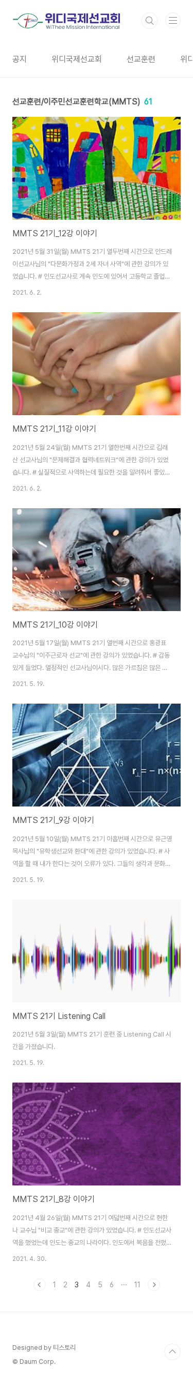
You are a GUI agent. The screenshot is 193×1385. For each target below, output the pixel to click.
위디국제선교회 (76, 59)
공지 (19, 59)
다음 (154, 1285)
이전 (39, 1285)
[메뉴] (173, 20)
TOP (172, 1352)
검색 (149, 20)
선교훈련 (141, 59)
